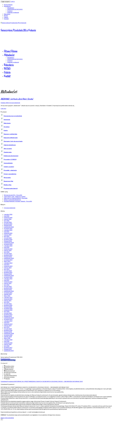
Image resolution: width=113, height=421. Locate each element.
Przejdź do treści (5, 358)
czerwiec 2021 (8, 297)
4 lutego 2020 (5, 102)
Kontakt (6, 18)
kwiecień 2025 (8, 233)
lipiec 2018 (7, 338)
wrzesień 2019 (8, 319)
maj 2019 (6, 322)
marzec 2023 (7, 267)
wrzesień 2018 (8, 335)
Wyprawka (7, 177)
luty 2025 (6, 236)
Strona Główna (8, 4)
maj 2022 (6, 280)
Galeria (6, 17)
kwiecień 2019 (8, 324)
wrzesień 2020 (8, 308)
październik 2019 (9, 317)
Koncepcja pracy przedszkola (13, 116)
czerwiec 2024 (8, 245)
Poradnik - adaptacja (10, 170)
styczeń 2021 (8, 303)
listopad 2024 (8, 241)
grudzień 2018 (8, 330)
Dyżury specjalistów (10, 174)
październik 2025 (9, 227)
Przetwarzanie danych (11, 188)
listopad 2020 (8, 307)
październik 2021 (9, 291)
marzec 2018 (7, 344)
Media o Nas (7, 185)
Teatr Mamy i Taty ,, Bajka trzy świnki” (15, 196)
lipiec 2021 (7, 296)
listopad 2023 (8, 256)
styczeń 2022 (8, 286)
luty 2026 (6, 220)
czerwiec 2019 (8, 321)
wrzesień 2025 (8, 228)
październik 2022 (9, 275)
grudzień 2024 (8, 239)
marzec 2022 (7, 283)
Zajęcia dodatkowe (10, 145)
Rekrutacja (7, 14)
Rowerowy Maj (8, 181)
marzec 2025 (7, 234)
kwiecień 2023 (8, 266)
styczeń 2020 (8, 313)
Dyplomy (9, 11)
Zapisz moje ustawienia (7, 418)
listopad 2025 (8, 225)
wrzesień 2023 (8, 260)
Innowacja (7, 119)
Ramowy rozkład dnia (10, 134)
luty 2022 (6, 285)
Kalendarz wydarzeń (13, 12)
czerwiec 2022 (8, 278)
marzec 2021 (7, 300)
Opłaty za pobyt (9, 166)
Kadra (6, 130)
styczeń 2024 (8, 253)
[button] (8, 360)
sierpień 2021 (8, 294)
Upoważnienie (8, 163)
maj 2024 (6, 247)
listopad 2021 (8, 289)
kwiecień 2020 (8, 310)
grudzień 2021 (8, 288)
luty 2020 (6, 311)
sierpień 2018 (8, 336)
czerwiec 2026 (8, 214)
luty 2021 (6, 302)
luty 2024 (6, 252)
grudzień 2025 (8, 224)
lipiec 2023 (7, 261)
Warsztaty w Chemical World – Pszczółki (15, 198)
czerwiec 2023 (8, 263)
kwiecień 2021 (8, 299)
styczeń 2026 (8, 222)
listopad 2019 (8, 316)
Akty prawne (8, 148)
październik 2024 (9, 242)
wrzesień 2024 (8, 244)
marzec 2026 (7, 219)
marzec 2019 (7, 325)
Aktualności (7, 6)
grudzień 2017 (8, 347)
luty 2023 (6, 269)
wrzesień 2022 (8, 277)
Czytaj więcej (3, 108)
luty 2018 (6, 346)
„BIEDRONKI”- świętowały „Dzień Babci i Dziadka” (17, 99)
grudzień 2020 (8, 305)
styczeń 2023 (8, 270)
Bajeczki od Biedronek (11, 137)
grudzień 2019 (8, 314)
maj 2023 (6, 264)
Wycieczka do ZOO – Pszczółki (13, 195)
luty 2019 (6, 327)
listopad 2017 (8, 349)
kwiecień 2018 (8, 343)
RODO (6, 15)
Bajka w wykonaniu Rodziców (12, 199)
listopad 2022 (8, 274)
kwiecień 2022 (8, 281)
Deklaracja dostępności (11, 156)
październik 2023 (9, 258)
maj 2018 (6, 341)
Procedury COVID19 (10, 159)
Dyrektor (7, 127)
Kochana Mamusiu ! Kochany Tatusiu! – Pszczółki (18, 201)
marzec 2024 (7, 250)
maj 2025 (6, 231)
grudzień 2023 (8, 255)
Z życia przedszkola (14, 102)
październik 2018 (9, 333)
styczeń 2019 (8, 328)
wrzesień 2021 (8, 292)
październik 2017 (9, 350)
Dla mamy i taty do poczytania (13, 141)
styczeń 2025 (8, 238)
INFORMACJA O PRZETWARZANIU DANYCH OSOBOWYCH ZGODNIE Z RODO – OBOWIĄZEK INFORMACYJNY (48, 381)
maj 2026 (6, 216)
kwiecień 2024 (8, 249)
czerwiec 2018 (8, 339)
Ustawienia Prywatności (7, 381)
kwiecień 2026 (8, 217)
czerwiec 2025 (8, 230)
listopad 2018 (8, 332)
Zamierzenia (7, 152)
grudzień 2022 (8, 272)
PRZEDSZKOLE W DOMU (15, 9)
